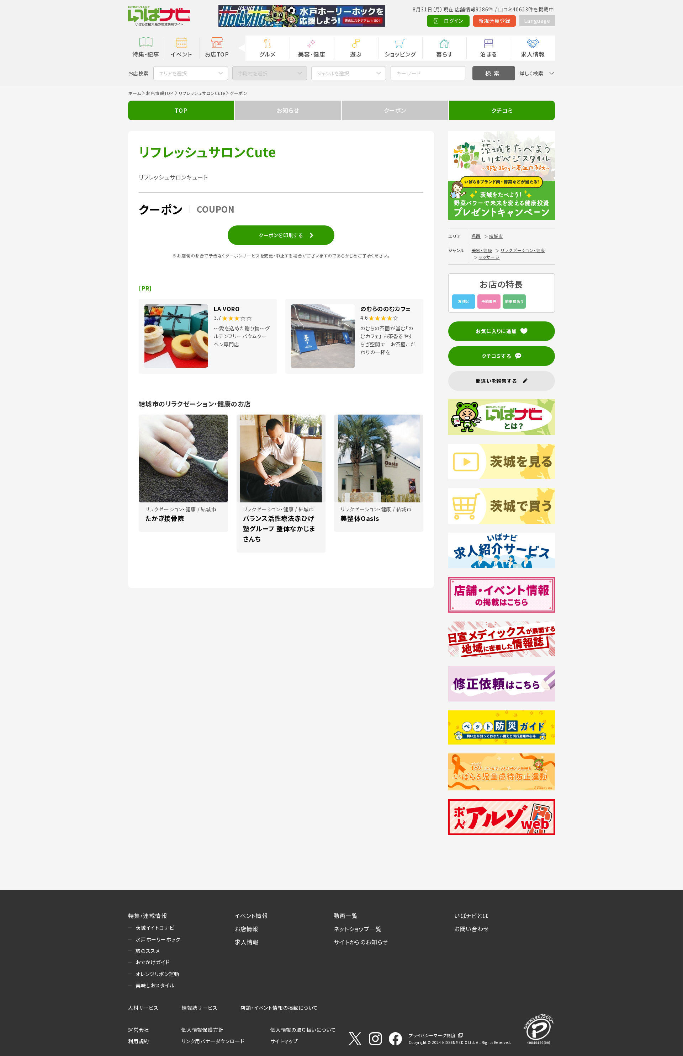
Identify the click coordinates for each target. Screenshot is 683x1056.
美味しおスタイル (155, 985)
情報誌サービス (200, 1007)
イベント (181, 54)
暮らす (444, 54)
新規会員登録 (494, 20)
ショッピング (400, 54)
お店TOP (217, 54)
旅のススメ (148, 950)
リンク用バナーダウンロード (212, 1041)
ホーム (134, 93)
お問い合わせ (471, 928)
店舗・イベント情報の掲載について (279, 1007)
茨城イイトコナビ (155, 927)
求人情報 (533, 54)
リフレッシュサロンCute (202, 93)
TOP (181, 110)
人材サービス (143, 1007)
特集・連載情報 (147, 915)
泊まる (488, 54)
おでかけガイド (153, 962)
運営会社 (138, 1029)
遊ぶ (356, 54)
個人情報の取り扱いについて (303, 1029)
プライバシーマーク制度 (432, 1035)
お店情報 (246, 928)
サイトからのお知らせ (361, 942)
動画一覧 (346, 915)
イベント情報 (251, 915)
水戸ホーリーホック (158, 939)
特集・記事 (145, 54)
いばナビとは (471, 915)
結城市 (496, 236)
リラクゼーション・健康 (523, 250)
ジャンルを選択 (333, 73)
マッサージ (489, 257)
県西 (476, 236)
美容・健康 (311, 54)
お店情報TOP (160, 93)
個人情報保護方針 (202, 1029)
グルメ (267, 54)
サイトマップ (284, 1041)
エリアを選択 (173, 73)
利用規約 (138, 1041)
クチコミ (502, 110)
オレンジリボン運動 (157, 973)
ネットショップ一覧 (357, 928)
